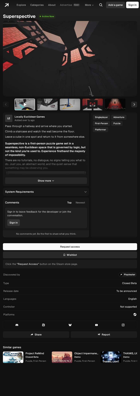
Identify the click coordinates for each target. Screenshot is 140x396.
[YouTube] (96, 325)
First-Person (101, 123)
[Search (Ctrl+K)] (101, 5)
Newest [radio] (80, 202)
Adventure (118, 117)
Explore (21, 5)
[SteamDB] (43, 325)
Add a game (115, 5)
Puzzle (116, 123)
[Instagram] (123, 325)
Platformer (100, 129)
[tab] (25, 104)
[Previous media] (10, 58)
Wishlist (72, 255)
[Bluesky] (70, 325)
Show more (44, 180)
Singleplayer (101, 117)
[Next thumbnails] (134, 104)
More (88, 5)
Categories (37, 5)
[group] (76, 202)
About (52, 5)
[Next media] (130, 58)
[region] (70, 58)
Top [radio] (69, 202)
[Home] (6, 5)
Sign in (132, 5)
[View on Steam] (135, 314)
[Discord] (17, 325)
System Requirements (19, 191)
